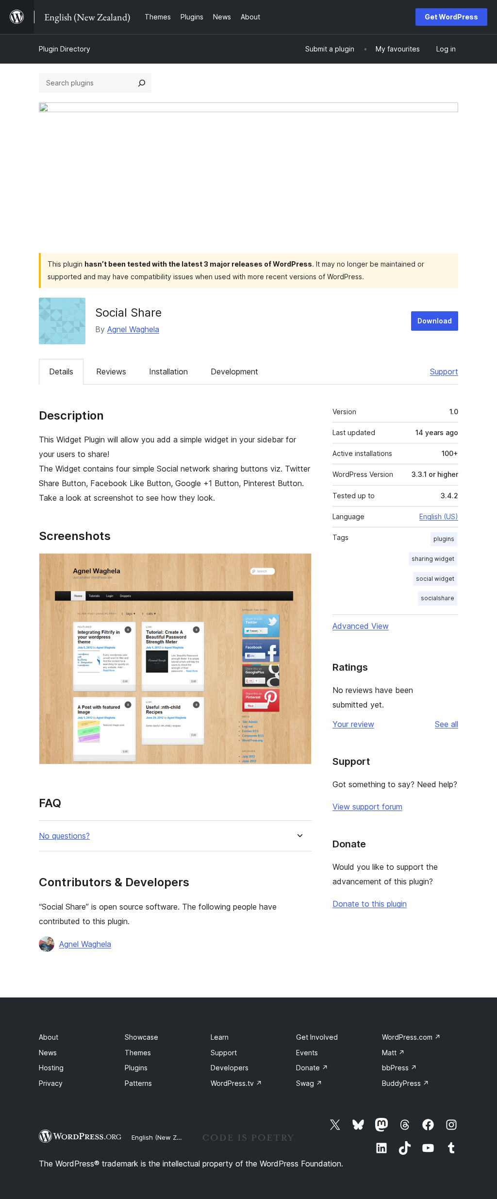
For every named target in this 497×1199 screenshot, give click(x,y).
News (48, 1052)
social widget (435, 578)
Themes (138, 1052)
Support (444, 371)
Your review (353, 724)
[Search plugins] (141, 83)
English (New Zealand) (165, 1137)
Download (434, 321)
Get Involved (317, 1037)
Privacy (51, 1083)
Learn (220, 1037)
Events (307, 1052)
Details (61, 371)
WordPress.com (411, 1037)
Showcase (141, 1037)
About (48, 1037)
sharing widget (433, 558)
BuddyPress (405, 1083)
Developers (229, 1068)
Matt (393, 1052)
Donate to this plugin (369, 904)
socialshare (437, 598)
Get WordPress (451, 17)
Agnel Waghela (133, 329)
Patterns (138, 1083)
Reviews (111, 371)
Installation (168, 371)
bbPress (399, 1068)
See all (446, 724)
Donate (312, 1068)
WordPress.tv (236, 1083)
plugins (443, 538)
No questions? (64, 836)
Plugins (136, 1068)
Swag (309, 1083)
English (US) (438, 516)
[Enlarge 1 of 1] (298, 566)
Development (234, 371)
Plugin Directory (64, 49)
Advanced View (360, 626)
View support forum (367, 806)
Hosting (51, 1068)
